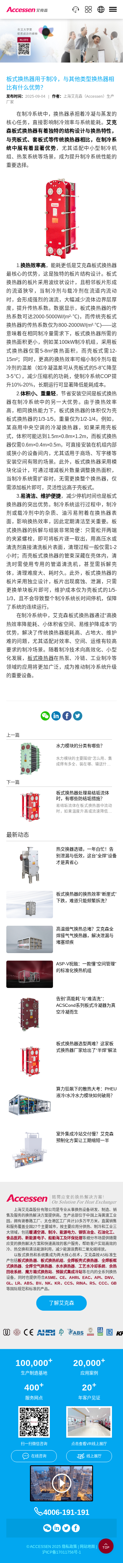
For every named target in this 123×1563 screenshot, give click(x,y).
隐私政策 (69, 1546)
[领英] (56, 715)
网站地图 (87, 1546)
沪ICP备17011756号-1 (61, 1552)
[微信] (45, 715)
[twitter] (77, 715)
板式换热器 (40, 658)
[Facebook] (67, 715)
